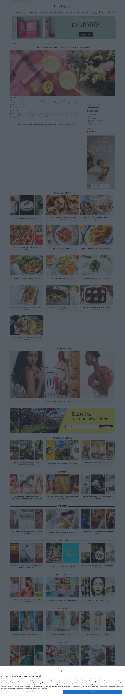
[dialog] (62, 681)
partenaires (15, 679)
